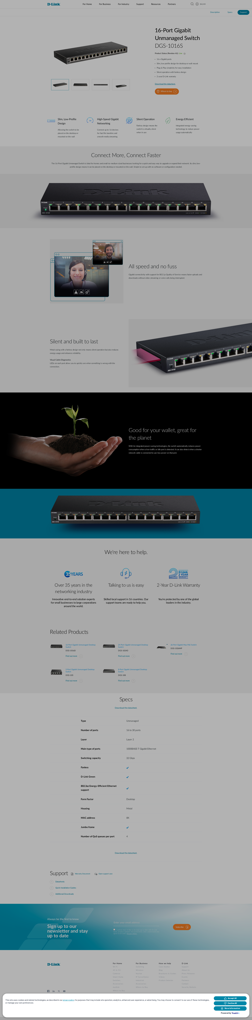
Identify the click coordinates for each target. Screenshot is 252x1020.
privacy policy (68, 1000)
